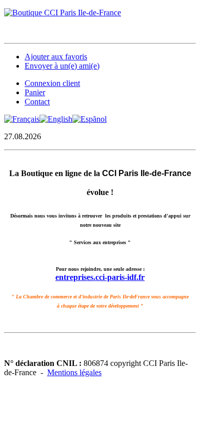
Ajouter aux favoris (56, 56)
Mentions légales (74, 372)
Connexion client (52, 83)
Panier (35, 92)
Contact (37, 101)
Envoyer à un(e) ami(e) (62, 65)
